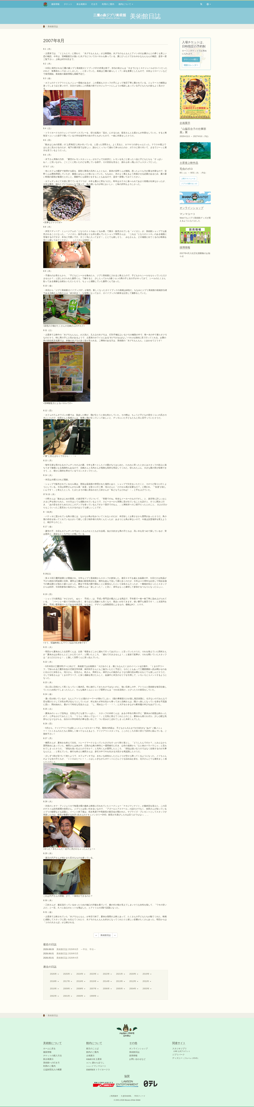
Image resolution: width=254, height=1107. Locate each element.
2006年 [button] (106, 988)
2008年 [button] (80, 988)
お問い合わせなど (137, 1059)
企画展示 (90, 1055)
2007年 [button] (93, 988)
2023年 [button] (93, 974)
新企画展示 (82, 4)
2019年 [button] (146, 974)
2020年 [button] (133, 974)
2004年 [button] (133, 988)
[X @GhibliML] (201, 4)
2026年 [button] (53, 974)
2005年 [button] (119, 988)
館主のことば (92, 1048)
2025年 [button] (67, 974)
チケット (68, 4)
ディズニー (185, 1058)
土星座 (94, 1059)
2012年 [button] (133, 981)
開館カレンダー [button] (191, 65)
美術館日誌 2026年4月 (68, 957)
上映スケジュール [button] (188, 179)
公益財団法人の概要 (52, 1069)
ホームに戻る (49, 1048)
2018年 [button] (53, 981)
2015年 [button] (93, 981)
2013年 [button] (119, 981)
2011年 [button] (146, 981)
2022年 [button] (106, 974)
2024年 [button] (80, 974)
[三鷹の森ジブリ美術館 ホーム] (45, 4)
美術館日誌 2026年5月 (68, 953)
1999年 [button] (93, 996)
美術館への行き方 (51, 1062)
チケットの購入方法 (52, 1055)
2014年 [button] (106, 981)
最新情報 (55, 4)
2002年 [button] (53, 996)
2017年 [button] (67, 981)
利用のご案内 (108, 4)
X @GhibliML (126, 1096)
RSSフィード (139, 1096)
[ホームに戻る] (44, 26)
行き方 (94, 4)
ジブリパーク (178, 1054)
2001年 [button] (67, 996)
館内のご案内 (92, 1052)
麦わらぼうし (95, 1062)
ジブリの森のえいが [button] (189, 184)
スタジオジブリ (179, 1048)
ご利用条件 (113, 1096)
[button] (208, 4)
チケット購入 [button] (191, 59)
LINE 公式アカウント (181, 1051)
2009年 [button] (67, 988)
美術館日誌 (53, 26)
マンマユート (96, 1066)
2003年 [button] (146, 988)
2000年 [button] (80, 996)
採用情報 (133, 1055)
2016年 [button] (80, 981)
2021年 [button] (119, 974)
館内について (125, 4)
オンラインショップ (138, 1048)
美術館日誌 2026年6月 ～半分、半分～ (76, 949)
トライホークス (98, 1069)
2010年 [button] (53, 988)
